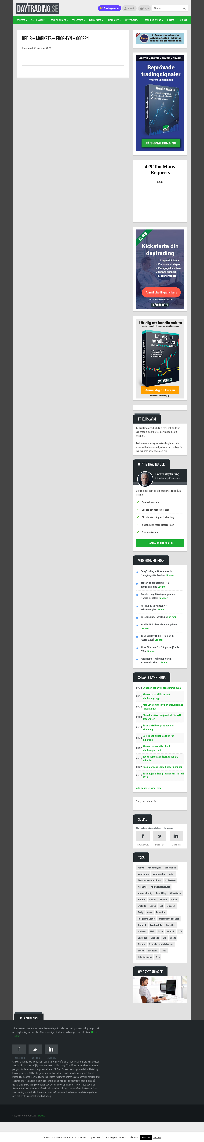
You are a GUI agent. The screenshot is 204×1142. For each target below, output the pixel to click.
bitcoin (152, 899)
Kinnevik (142, 925)
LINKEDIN (176, 844)
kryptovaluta (156, 925)
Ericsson (171, 906)
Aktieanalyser (154, 867)
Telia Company (145, 957)
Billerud (142, 899)
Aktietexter (170, 880)
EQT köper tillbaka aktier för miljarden (158, 737)
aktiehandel (171, 867)
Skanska (155, 938)
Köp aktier (170, 925)
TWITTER (159, 844)
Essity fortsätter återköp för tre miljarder (160, 758)
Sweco (141, 950)
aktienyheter (159, 874)
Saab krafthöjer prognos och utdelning (158, 727)
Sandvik (170, 931)
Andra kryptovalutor (160, 887)
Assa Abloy (161, 893)
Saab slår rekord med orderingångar (162, 767)
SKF (164, 938)
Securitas (142, 938)
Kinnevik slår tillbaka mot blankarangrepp (156, 696)
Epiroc (153, 906)
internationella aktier (168, 918)
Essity (140, 912)
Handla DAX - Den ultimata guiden (159, 624)
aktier (171, 874)
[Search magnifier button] (184, 8)
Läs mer (170, 575)
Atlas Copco (175, 893)
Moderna (142, 931)
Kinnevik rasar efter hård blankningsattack (156, 748)
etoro (149, 912)
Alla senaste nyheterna (148, 788)
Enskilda (142, 906)
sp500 (173, 938)
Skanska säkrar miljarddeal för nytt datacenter (162, 717)
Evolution (160, 912)
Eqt (161, 906)
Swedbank (152, 950)
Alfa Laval (142, 887)
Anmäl (130, 8)
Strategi (141, 944)
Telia (163, 950)
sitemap (41, 1115)
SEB (180, 931)
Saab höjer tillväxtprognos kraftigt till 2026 (163, 775)
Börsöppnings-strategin (154, 617)
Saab (160, 931)
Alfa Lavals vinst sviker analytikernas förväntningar (163, 706)
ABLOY (141, 867)
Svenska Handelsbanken (161, 944)
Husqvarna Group (146, 918)
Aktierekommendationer (149, 880)
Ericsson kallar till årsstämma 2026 (162, 687)
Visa (158, 957)
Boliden (164, 899)
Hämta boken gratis (160, 543)
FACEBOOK (143, 844)
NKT (152, 931)
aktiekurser (143, 874)
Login (146, 8)
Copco (174, 899)
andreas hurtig (145, 893)
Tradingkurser (111, 8)
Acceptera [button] (146, 1137)
